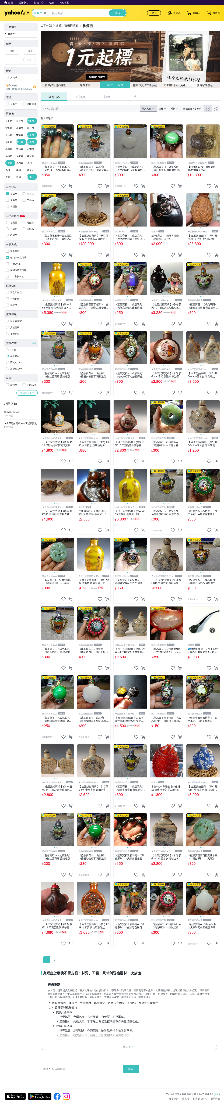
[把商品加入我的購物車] (70, 186)
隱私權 (185, 1098)
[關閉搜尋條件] (45, 13)
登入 (154, 13)
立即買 (80, 96)
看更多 (127, 1047)
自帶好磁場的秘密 (55, 85)
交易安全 (215, 1098)
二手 (134, 96)
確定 (29, 59)
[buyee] (21, 87)
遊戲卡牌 (85, 85)
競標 (107, 96)
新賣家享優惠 (205, 85)
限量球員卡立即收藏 (145, 85)
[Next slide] (71, 141)
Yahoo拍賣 (17, 13)
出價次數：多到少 (192, 108)
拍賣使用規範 (200, 1098)
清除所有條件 (27, 392)
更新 (217, 1094)
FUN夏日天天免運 (175, 85)
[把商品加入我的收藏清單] (63, 186)
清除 (34, 342)
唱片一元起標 (115, 85)
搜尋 (130, 1069)
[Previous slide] (43, 141)
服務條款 (173, 1098)
